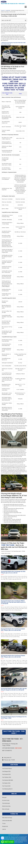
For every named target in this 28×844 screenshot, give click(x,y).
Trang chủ (3, 10)
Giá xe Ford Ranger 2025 (13, 837)
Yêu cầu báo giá (6, 803)
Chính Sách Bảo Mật (7, 820)
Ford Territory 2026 (6, 777)
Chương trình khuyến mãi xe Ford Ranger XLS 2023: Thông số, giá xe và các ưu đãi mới (13, 572)
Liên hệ (4, 829)
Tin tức (4, 823)
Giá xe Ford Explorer (5, 837)
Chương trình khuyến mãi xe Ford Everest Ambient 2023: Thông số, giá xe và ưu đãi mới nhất (13, 629)
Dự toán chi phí (5, 800)
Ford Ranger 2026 (6, 771)
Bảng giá (4, 797)
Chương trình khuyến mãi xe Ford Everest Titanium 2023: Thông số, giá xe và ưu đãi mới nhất (13, 656)
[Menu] (26, 7)
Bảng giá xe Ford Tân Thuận (5, 836)
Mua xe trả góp (5, 809)
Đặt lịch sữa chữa (6, 806)
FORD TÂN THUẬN (8, 545)
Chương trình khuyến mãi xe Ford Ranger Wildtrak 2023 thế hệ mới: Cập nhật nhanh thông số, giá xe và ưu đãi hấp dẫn (13, 602)
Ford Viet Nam (14, 842)
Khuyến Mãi (8, 10)
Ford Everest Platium (7, 768)
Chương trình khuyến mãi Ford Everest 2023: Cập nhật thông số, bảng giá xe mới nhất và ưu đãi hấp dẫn (14, 689)
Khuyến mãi (5, 826)
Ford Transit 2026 (6, 786)
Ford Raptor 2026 (6, 783)
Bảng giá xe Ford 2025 (14, 836)
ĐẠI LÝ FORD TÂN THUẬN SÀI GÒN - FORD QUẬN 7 (13, 3)
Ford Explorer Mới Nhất (7, 780)
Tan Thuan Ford (20, 841)
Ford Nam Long (20, 842)
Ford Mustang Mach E (7, 789)
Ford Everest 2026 (6, 774)
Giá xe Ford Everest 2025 (23, 836)
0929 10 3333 (18, 748)
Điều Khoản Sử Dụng (7, 817)
